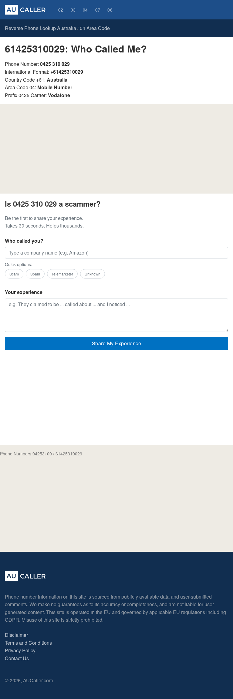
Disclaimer (16, 634)
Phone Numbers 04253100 (26, 454)
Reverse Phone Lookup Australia (40, 28)
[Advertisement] (116, 151)
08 (110, 10)
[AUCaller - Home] (25, 579)
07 (97, 10)
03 (73, 10)
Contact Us (17, 658)
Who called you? (24, 240)
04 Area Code (95, 28)
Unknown (92, 273)
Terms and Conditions (28, 642)
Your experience (23, 292)
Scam (14, 273)
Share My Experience (116, 343)
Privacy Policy (20, 650)
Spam (35, 273)
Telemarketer (62, 273)
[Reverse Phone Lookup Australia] (25, 10)
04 (85, 10)
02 (60, 10)
